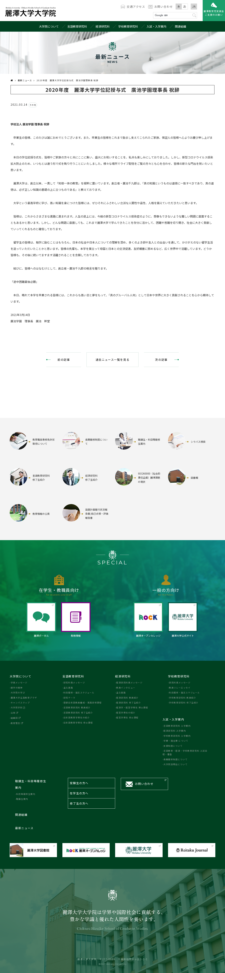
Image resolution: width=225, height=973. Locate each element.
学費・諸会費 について (175, 740)
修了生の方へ (79, 803)
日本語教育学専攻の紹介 (76, 717)
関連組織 (180, 26)
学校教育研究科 (128, 26)
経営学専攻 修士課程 (127, 717)
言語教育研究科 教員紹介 (77, 707)
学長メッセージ (19, 682)
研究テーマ (69, 697)
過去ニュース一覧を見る (113, 359)
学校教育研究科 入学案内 (177, 735)
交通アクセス (136, 6)
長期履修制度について (175, 759)
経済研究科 (103, 26)
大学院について (49, 26)
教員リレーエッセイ (179, 687)
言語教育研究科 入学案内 (177, 725)
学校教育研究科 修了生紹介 (183, 702)
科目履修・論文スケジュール (78, 692)
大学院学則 (17, 707)
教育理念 (15, 723)
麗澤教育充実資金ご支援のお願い (214, 12)
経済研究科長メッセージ (129, 682)
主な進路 (68, 687)
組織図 (14, 717)
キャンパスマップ (20, 702)
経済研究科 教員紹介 (127, 697)
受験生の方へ (79, 783)
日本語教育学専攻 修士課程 (78, 722)
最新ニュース (25, 80)
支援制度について (173, 745)
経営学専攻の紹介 (125, 712)
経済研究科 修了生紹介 (128, 702)
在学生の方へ (79, 793)
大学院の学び (18, 692)
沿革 (13, 712)
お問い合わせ (163, 6)
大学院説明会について (175, 764)
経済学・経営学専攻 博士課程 (132, 707)
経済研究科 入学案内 (174, 730)
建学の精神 (17, 687)
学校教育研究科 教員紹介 (182, 697)
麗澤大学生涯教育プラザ (24, 697)
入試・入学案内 (156, 26)
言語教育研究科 (77, 26)
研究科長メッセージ (74, 682)
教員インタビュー (125, 687)
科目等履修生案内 (25, 793)
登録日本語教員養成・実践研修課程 (82, 702)
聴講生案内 (22, 798)
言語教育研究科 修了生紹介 (78, 712)
